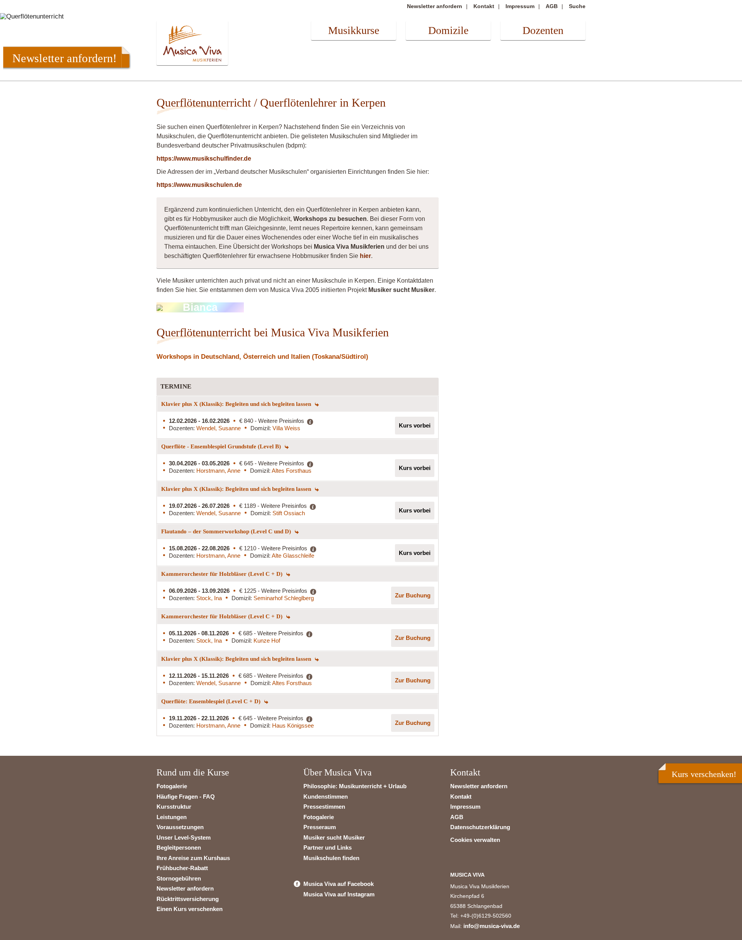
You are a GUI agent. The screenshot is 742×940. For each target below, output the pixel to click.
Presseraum (319, 827)
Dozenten (542, 30)
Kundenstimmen (325, 796)
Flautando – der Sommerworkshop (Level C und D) (227, 531)
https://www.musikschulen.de (199, 185)
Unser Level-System (184, 837)
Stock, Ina (209, 598)
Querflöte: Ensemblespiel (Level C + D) (211, 701)
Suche (577, 6)
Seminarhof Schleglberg (284, 598)
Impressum (519, 6)
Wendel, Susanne (218, 428)
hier (365, 256)
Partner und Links (327, 847)
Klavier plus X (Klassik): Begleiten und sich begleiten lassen (237, 404)
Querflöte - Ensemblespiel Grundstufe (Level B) (222, 446)
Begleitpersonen (179, 847)
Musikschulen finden (331, 858)
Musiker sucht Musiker (334, 837)
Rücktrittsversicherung (188, 899)
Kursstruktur (174, 806)
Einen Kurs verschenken (190, 909)
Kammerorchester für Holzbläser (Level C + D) (222, 574)
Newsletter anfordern (434, 6)
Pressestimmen (324, 806)
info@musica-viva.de (491, 926)
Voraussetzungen (180, 827)
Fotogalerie (172, 786)
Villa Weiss (286, 428)
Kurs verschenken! (704, 774)
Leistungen (172, 817)
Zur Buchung (413, 595)
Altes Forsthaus (291, 470)
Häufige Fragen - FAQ (186, 796)
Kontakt (483, 6)
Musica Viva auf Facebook (338, 884)
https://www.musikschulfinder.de (204, 158)
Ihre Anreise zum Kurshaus (193, 858)
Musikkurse (353, 30)
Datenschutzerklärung (480, 827)
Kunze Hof (267, 640)
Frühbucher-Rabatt (182, 868)
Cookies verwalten (475, 839)
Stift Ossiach (288, 513)
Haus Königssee (293, 725)
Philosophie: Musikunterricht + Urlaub (355, 786)
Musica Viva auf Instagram (338, 894)
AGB (552, 6)
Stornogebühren (179, 878)
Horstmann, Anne (218, 470)
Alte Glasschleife (293, 555)
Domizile (448, 30)
